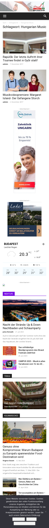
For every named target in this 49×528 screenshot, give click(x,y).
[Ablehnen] (45, 511)
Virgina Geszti (8, 461)
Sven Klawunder (10, 406)
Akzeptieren (18, 519)
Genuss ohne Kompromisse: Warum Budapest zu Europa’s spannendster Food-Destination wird (23, 452)
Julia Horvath (8, 332)
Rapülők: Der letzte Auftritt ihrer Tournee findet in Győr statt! (22, 58)
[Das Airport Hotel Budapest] (24, 395)
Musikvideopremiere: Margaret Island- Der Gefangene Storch (22, 96)
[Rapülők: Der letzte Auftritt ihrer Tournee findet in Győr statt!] (24, 42)
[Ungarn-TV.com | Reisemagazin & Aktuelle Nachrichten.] (24, 6)
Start (4, 23)
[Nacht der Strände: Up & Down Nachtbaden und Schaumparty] (24, 310)
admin (5, 64)
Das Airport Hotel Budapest (18, 403)
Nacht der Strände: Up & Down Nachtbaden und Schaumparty (22, 326)
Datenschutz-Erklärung (24, 523)
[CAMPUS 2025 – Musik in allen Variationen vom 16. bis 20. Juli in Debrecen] (9, 365)
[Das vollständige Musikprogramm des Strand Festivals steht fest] (9, 351)
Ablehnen (31, 519)
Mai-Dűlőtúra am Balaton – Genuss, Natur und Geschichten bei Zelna (30, 482)
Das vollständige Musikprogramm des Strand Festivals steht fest (31, 350)
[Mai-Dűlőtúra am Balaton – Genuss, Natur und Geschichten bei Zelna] (9, 482)
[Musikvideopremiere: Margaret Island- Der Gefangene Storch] (24, 80)
